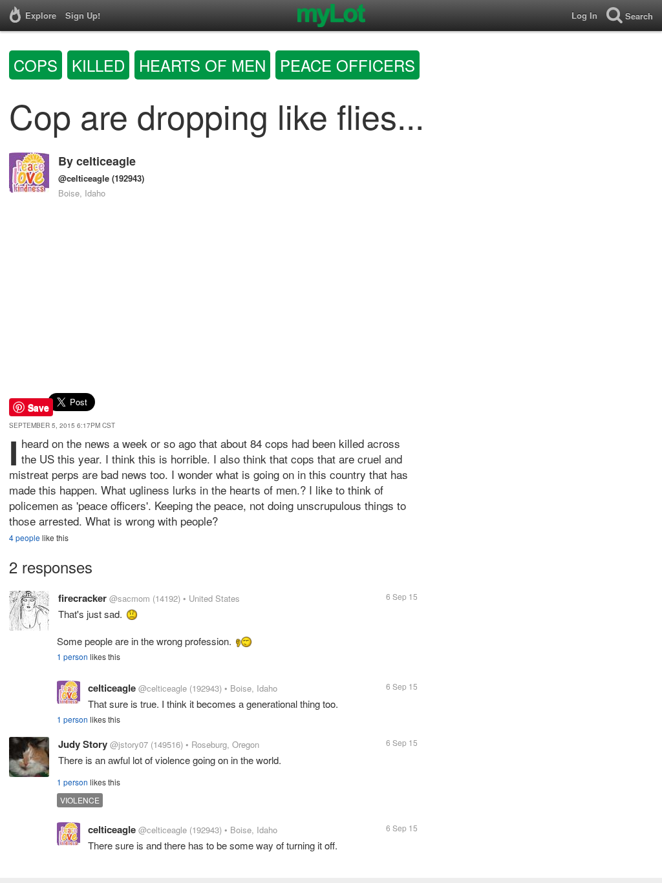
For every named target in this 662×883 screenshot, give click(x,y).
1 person (72, 656)
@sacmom (129, 598)
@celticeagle (83, 178)
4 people (24, 537)
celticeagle (106, 161)
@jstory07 (129, 744)
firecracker (82, 598)
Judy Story (82, 744)
